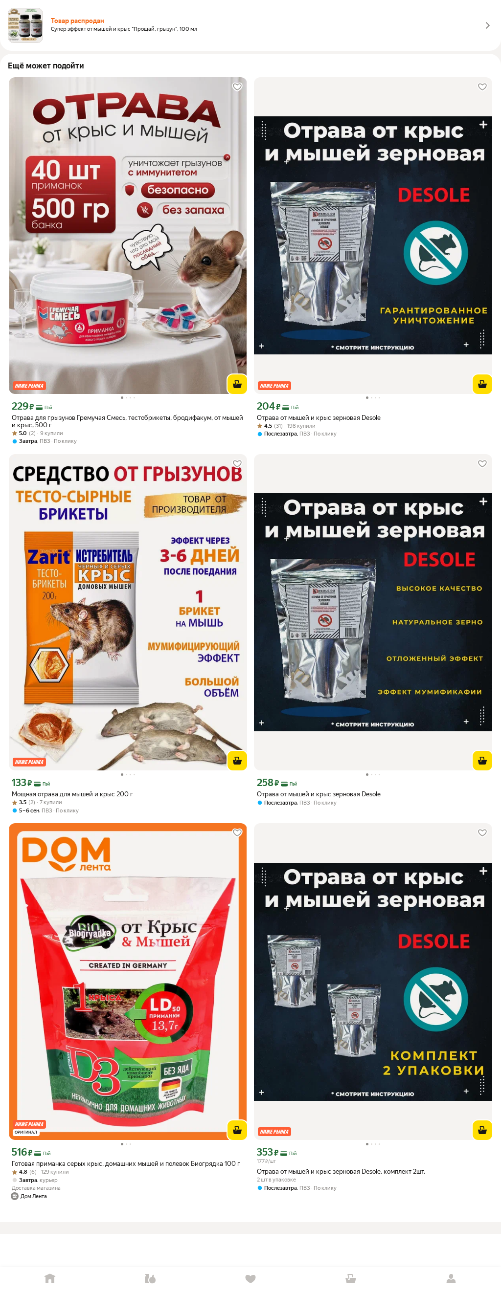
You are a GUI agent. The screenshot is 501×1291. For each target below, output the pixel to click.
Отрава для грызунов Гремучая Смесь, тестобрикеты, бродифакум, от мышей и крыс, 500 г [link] (127, 421)
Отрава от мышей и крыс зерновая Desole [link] (319, 417)
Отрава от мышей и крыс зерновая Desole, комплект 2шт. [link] (341, 1171)
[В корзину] (237, 384)
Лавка (150, 1279)
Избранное (251, 1279)
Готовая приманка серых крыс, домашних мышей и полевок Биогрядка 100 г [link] (126, 1163)
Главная (50, 1279)
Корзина (350, 1279)
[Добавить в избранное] (237, 87)
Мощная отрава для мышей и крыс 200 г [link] (72, 794)
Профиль (451, 1279)
